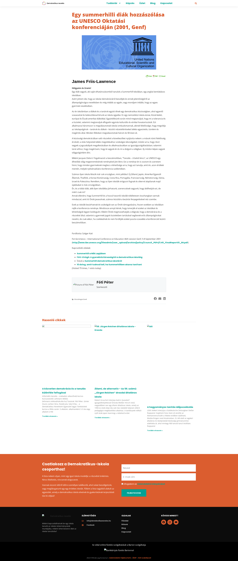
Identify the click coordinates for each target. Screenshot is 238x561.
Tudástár (111, 3)
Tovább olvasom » (50, 416)
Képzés (130, 3)
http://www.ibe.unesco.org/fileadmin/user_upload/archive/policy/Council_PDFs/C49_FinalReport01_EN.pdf (130, 242)
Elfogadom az (144, 484)
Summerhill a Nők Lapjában (91, 253)
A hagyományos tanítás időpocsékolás (170, 407)
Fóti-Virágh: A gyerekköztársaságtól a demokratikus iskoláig (109, 257)
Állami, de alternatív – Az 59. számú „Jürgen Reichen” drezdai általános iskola (116, 392)
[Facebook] (163, 522)
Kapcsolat (166, 3)
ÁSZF (134, 558)
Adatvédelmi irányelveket (151, 484)
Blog (152, 3)
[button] (196, 3)
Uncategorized (80, 299)
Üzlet (142, 3)
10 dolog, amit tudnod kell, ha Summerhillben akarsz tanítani (109, 264)
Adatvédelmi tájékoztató (120, 558)
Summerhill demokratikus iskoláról (103, 261)
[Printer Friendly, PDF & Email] (155, 76)
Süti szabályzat (144, 558)
